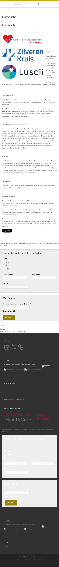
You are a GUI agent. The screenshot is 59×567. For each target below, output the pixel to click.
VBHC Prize (25, 556)
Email (6, 283)
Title (5, 259)
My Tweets (6, 386)
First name (9, 274)
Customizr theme (39, 559)
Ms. (8, 265)
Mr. (7, 262)
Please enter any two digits (17, 304)
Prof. (8, 269)
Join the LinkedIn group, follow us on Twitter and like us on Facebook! (19, 524)
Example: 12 (9, 311)
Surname (37, 274)
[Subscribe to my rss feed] (29, 564)
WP (22, 559)
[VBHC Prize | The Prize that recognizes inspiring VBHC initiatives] (20, 4)
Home (3, 11)
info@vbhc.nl (8, 331)
